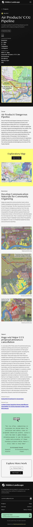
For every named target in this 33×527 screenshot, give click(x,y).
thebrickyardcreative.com (19, 524)
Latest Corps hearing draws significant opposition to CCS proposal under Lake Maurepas (15, 406)
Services (3, 506)
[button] (30, 2)
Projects (3, 503)
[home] (11, 2)
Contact (29, 506)
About (3, 509)
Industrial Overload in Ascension (12, 399)
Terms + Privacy (27, 509)
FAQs (30, 503)
